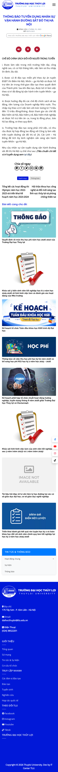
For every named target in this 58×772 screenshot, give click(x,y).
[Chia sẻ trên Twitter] (26, 168)
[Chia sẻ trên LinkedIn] (41, 168)
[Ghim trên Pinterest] (36, 168)
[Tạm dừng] (28, 49)
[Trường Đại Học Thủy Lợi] (25, 4)
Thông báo (35, 178)
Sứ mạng (6, 654)
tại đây (27, 154)
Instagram (9, 718)
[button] (54, 4)
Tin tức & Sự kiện (10, 660)
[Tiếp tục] (37, 49)
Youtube (9, 724)
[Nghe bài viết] (19, 49)
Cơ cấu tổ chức (9, 665)
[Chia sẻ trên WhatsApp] (17, 168)
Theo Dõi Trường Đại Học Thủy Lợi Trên (24, 35)
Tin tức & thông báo (17, 552)
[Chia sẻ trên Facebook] (21, 168)
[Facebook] (55, 439)
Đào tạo (6, 684)
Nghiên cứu (8, 695)
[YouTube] (55, 446)
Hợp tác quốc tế (10, 700)
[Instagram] (55, 453)
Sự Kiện (8, 565)
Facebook (9, 713)
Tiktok (7, 729)
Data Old (31, 31)
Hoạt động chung (12, 559)
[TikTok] (55, 460)
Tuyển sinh (7, 689)
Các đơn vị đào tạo (11, 678)
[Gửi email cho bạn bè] (31, 168)
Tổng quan (7, 649)
